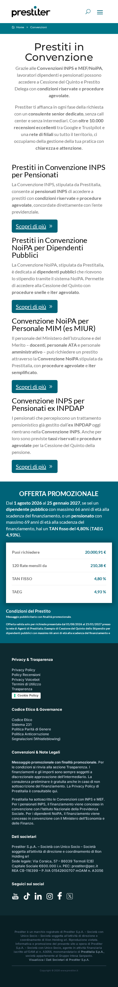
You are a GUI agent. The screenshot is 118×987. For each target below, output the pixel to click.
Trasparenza (22, 689)
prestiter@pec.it (85, 866)
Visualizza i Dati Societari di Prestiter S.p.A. (59, 959)
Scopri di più (31, 226)
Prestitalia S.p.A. (92, 951)
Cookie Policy (27, 695)
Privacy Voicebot (26, 679)
